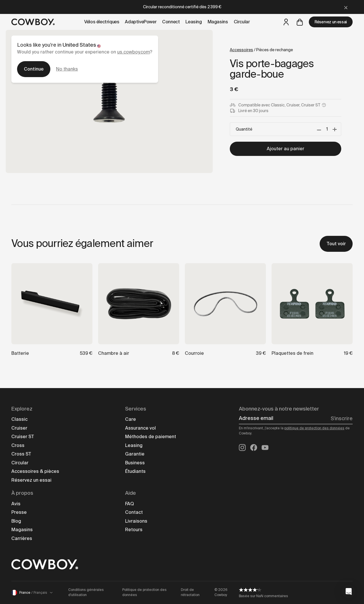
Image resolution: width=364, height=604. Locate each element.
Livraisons (136, 521)
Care (130, 419)
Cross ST (21, 454)
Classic (19, 419)
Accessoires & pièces (35, 471)
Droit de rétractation (190, 592)
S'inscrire (342, 418)
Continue (34, 69)
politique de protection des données (314, 428)
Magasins (22, 530)
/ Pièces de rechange (261, 49)
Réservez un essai (331, 21)
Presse (19, 512)
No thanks (67, 69)
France (33, 592)
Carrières (21, 538)
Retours (133, 530)
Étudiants (135, 471)
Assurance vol (140, 428)
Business (135, 463)
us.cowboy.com (133, 52)
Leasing (133, 445)
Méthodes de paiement (150, 437)
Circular (19, 463)
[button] (348, 591)
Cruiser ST (22, 437)
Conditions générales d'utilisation (86, 592)
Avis (15, 504)
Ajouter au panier (285, 149)
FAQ (129, 504)
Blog (16, 521)
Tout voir (336, 244)
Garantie (134, 454)
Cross (17, 445)
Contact (134, 512)
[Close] (346, 7)
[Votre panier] (300, 22)
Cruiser (19, 428)
